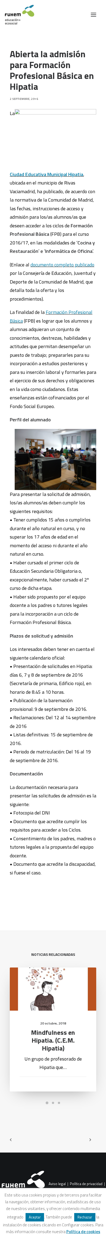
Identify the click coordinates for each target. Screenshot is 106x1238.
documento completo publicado (62, 264)
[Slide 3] (59, 1103)
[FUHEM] (17, 14)
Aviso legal (57, 1184)
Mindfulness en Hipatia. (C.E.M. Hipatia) (53, 1040)
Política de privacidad (86, 1184)
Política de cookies (83, 1232)
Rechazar (84, 1217)
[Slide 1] (47, 1103)
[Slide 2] (53, 1103)
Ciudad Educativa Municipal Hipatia (46, 174)
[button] (93, 14)
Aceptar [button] (35, 1217)
